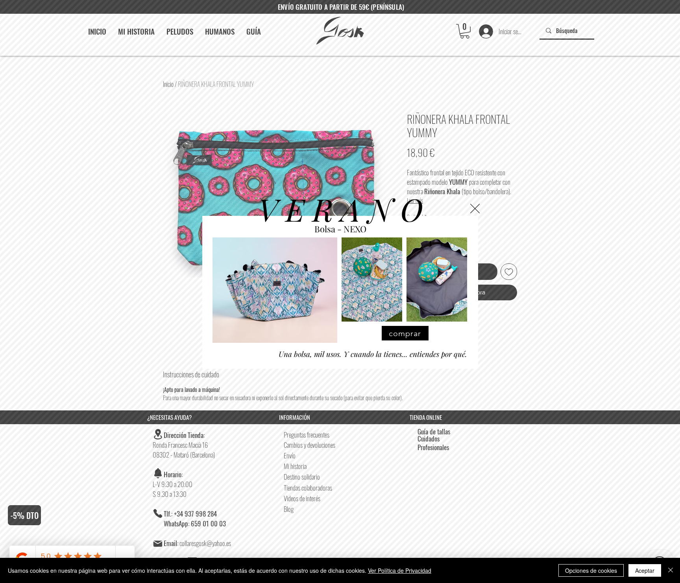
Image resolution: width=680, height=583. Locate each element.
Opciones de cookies (591, 570)
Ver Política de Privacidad (399, 570)
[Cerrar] (670, 570)
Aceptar (644, 570)
